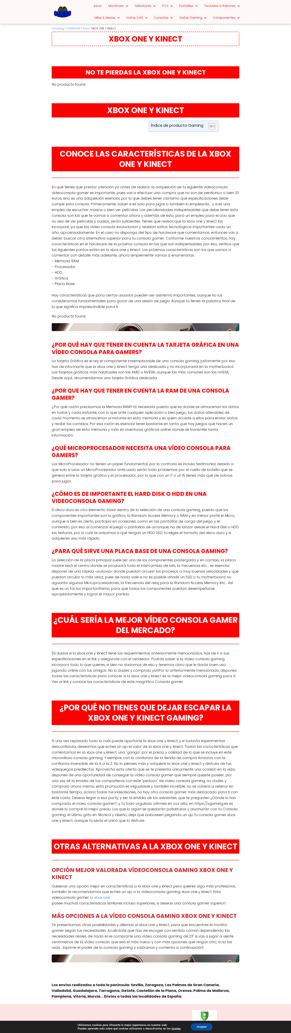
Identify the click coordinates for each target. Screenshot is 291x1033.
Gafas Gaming (190, 17)
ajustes (176, 1028)
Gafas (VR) (134, 17)
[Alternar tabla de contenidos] (209, 126)
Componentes (224, 17)
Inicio (98, 6)
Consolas (161, 17)
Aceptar (202, 1027)
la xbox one (100, 897)
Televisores (142, 6)
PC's (165, 6)
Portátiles (186, 6)
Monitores (116, 6)
